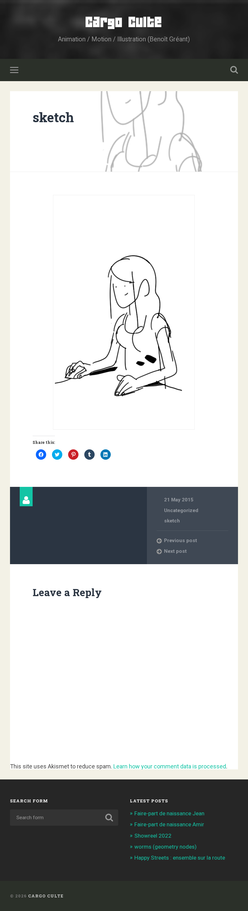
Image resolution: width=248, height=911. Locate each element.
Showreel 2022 (152, 835)
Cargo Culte (124, 22)
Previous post (180, 540)
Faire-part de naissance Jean (169, 813)
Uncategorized (181, 510)
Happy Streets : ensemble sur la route (179, 857)
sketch (53, 117)
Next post (175, 551)
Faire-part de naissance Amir (169, 824)
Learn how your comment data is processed (169, 766)
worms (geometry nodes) (165, 846)
